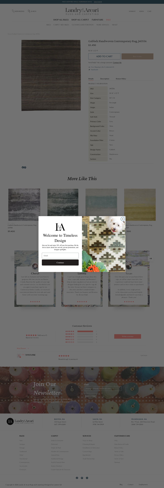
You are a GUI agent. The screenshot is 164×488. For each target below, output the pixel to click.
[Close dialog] (123, 219)
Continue (60, 262)
